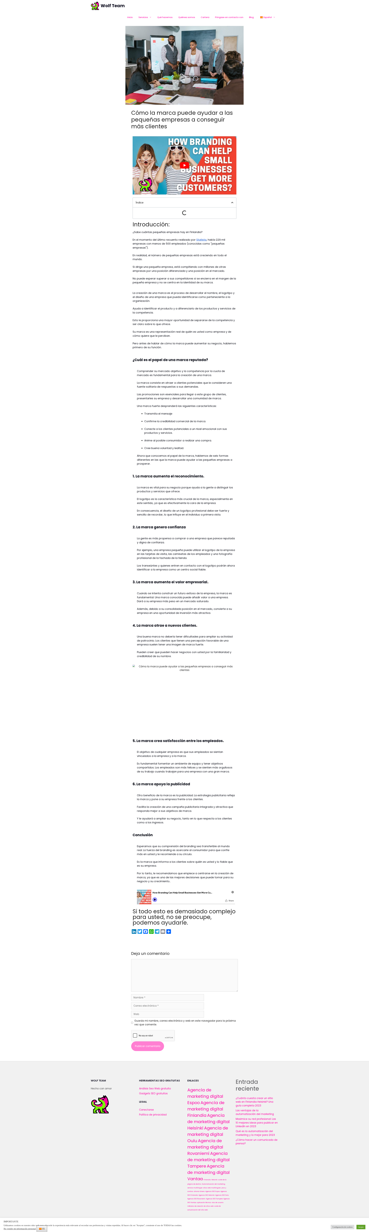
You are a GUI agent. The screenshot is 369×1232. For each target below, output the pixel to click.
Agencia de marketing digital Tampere (208, 1159)
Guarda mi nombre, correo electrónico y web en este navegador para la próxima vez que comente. (185, 1022)
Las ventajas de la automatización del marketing (255, 1112)
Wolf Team (113, 6)
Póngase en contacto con (229, 17)
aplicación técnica (204, 1202)
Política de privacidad (153, 1114)
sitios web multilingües (212, 1188)
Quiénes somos (186, 17)
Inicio (130, 17)
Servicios (143, 17)
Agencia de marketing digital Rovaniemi (205, 1147)
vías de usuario (217, 1202)
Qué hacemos (165, 17)
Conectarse (146, 1109)
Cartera (205, 17)
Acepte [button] (361, 1227)
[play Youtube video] (184, 165)
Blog (251, 17)
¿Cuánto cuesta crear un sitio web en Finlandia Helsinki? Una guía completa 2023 (254, 1101)
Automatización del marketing (213, 1184)
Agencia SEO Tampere (214, 1199)
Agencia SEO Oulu (222, 1195)
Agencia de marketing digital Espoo (205, 1096)
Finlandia (207, 1180)
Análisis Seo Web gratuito (155, 1088)
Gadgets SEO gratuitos (153, 1093)
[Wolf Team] (95, 6)
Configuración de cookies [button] (342, 1227)
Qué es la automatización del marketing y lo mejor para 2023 (255, 1133)
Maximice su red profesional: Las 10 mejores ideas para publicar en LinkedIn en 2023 (257, 1122)
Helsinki (214, 1180)
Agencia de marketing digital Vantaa (208, 1172)
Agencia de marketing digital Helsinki (208, 1121)
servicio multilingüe (194, 1188)
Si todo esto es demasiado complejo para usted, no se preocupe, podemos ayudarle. (184, 917)
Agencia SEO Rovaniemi (196, 1199)
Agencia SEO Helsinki (207, 1195)
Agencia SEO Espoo (212, 1191)
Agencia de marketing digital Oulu (207, 1134)
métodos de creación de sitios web (200, 1206)
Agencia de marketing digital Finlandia (205, 1109)
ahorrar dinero (199, 1191)
